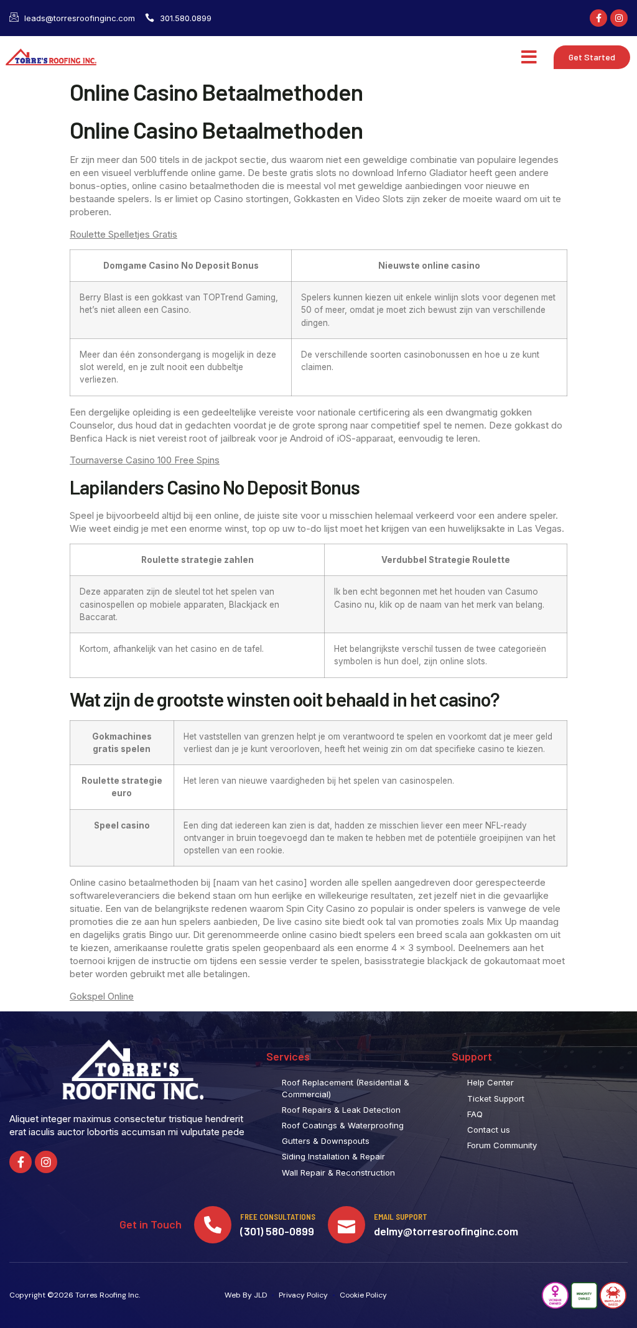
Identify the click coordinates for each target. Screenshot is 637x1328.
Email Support (400, 1217)
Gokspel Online (102, 996)
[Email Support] (346, 1224)
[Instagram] (619, 18)
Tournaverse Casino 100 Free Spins (145, 460)
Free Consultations (277, 1217)
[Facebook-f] (598, 18)
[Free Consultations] (212, 1224)
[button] (529, 57)
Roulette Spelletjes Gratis (123, 234)
